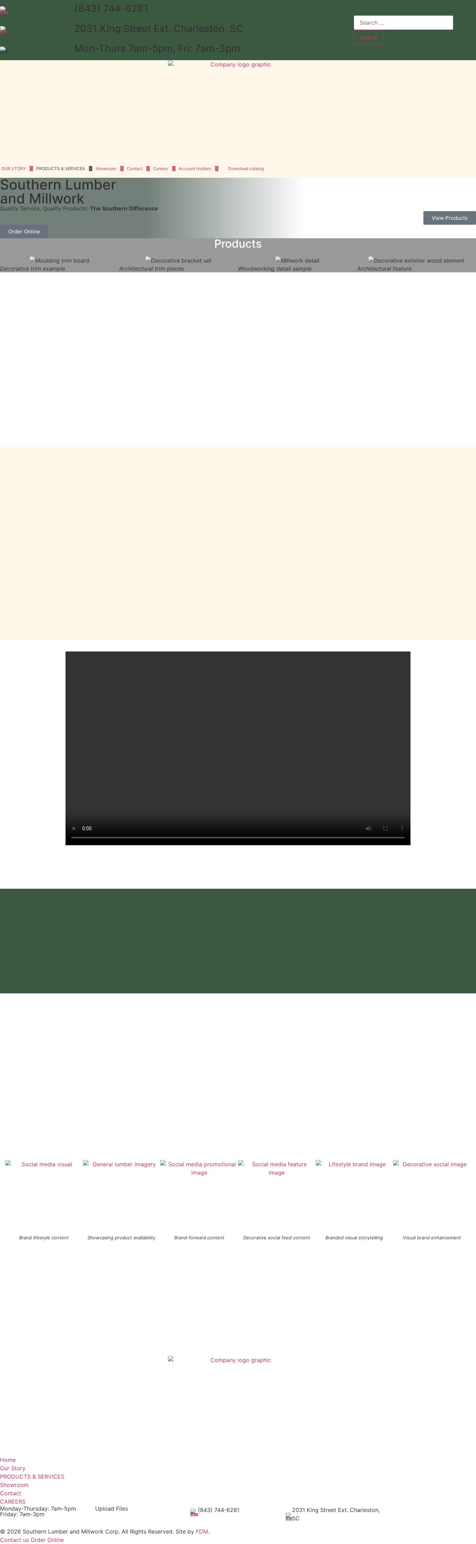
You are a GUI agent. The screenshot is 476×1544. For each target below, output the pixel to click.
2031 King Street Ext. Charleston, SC (159, 28)
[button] (6, 260)
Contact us (14, 1539)
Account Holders (195, 168)
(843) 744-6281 (111, 8)
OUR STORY (13, 168)
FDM (202, 1531)
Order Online (47, 1539)
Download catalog (246, 168)
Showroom (105, 168)
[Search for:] (403, 22)
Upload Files (111, 1508)
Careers (160, 168)
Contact (135, 168)
